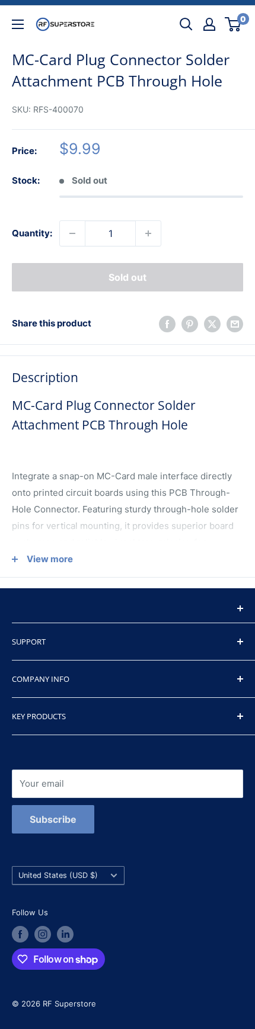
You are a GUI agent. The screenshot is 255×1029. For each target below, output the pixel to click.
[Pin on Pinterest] (189, 323)
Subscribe (53, 819)
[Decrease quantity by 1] (72, 233)
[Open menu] (18, 24)
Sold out (127, 277)
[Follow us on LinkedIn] (65, 934)
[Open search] (186, 24)
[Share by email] (235, 323)
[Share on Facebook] (167, 323)
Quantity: (32, 233)
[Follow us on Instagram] (42, 934)
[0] (233, 24)
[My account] (209, 24)
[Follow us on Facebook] (20, 934)
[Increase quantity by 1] (148, 233)
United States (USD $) (58, 875)
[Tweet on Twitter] (212, 323)
